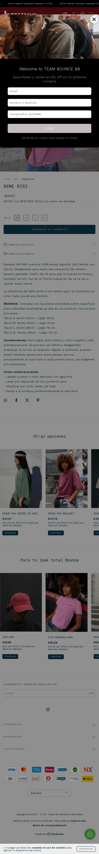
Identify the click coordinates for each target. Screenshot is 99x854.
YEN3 (49, 128)
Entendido (86, 849)
